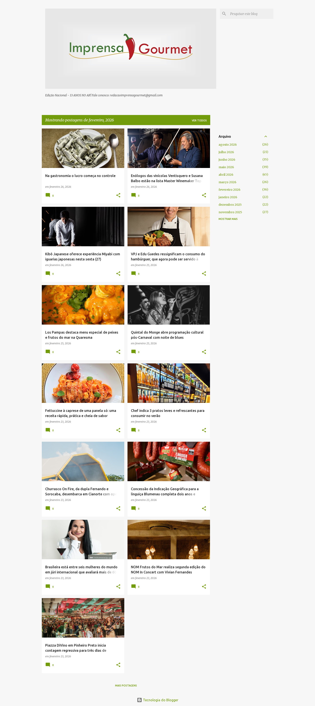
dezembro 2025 (230, 205)
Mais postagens (126, 685)
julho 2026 (226, 152)
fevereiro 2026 (229, 190)
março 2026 (227, 182)
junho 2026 (227, 160)
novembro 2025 (230, 212)
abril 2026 (226, 175)
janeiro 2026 (228, 197)
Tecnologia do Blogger (160, 700)
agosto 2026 (228, 145)
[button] (118, 195)
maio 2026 (226, 167)
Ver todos (199, 120)
